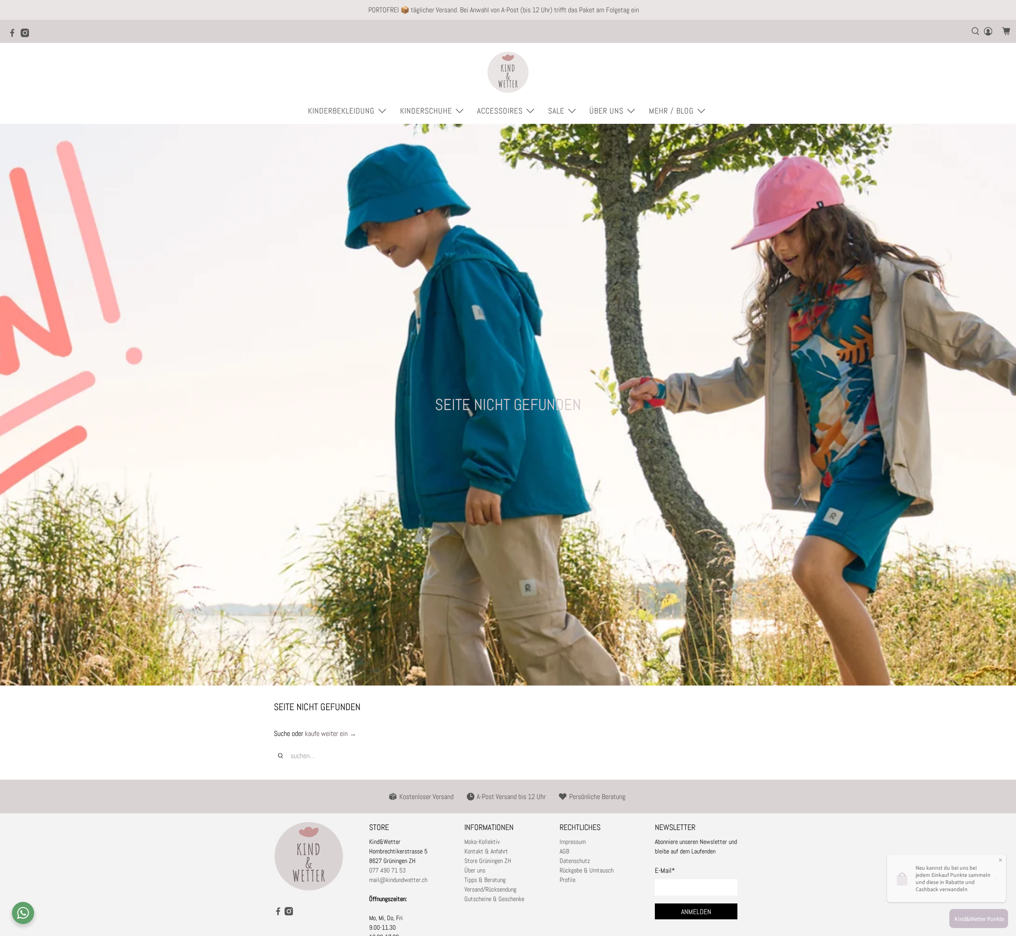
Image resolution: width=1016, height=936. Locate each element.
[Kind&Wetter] (508, 72)
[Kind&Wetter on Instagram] (27, 35)
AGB (564, 851)
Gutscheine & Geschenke (494, 899)
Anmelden (696, 911)
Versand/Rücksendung (490, 889)
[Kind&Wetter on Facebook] (14, 35)
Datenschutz (575, 861)
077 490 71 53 (387, 870)
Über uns (474, 870)
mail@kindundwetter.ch (398, 880)
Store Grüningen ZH (487, 861)
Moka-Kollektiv (482, 842)
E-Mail (665, 870)
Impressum (573, 842)
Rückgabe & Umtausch (587, 870)
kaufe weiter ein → (330, 733)
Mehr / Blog (671, 111)
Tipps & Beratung (485, 880)
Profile (567, 880)
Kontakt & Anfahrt (486, 851)
